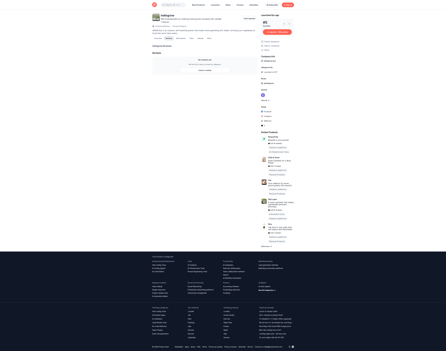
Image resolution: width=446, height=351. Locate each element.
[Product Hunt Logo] (154, 4)
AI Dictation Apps (158, 315)
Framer (226, 326)
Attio (189, 319)
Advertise (253, 5)
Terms (204, 347)
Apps (187, 347)
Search (225, 275)
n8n (189, 315)
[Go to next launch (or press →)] (289, 23)
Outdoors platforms (162, 26)
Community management (197, 293)
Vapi (189, 326)
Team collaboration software (234, 271)
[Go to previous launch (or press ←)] (284, 23)
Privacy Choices (230, 347)
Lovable (191, 311)
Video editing (157, 286)
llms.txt (250, 347)
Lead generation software (268, 265)
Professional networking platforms (200, 290)
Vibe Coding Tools (159, 265)
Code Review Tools (159, 323)
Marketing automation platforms (271, 268)
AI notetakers (228, 265)
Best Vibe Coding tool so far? (270, 330)
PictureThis (273, 137)
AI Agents (262, 283)
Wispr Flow (228, 323)
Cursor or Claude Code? (268, 311)
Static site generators (160, 334)
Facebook (267, 112)
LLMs (190, 261)
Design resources (158, 290)
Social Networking (194, 286)
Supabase (192, 337)
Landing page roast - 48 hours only (272, 334)
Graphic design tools (160, 293)
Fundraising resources (231, 290)
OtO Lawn (272, 199)
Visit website (249, 18)
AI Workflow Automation (232, 278)
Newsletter (179, 347)
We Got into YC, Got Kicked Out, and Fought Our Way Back (276, 323)
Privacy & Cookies (215, 347)
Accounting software (231, 286)
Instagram (268, 116)
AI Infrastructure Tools (279, 152)
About (193, 347)
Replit (226, 330)
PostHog (191, 323)
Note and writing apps (231, 268)
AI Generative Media (160, 296)
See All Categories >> (267, 290)
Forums (240, 5)
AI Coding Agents (158, 268)
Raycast (191, 334)
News (228, 5)
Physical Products (179, 26)
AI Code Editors (158, 271)
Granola (191, 330)
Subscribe (273, 5)
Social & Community (196, 283)
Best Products (198, 5)
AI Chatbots (192, 265)
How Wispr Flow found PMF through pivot (275, 326)
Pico (270, 224)
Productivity (228, 261)
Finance (226, 283)
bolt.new (227, 319)
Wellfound (267, 121)
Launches (215, 5)
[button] (209, 38)
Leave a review (204, 70)
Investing (226, 293)
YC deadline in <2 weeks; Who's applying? (275, 319)
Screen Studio (229, 315)
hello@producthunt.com (273, 347)
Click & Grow (273, 157)
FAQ (198, 347)
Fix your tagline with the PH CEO (271, 337)
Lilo (269, 180)
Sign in (289, 5)
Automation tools (276, 214)
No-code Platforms (159, 326)
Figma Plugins (157, 330)
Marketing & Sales (266, 261)
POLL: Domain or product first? (271, 315)
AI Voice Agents (264, 286)
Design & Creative (159, 283)
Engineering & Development (163, 261)
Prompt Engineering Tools (197, 271)
